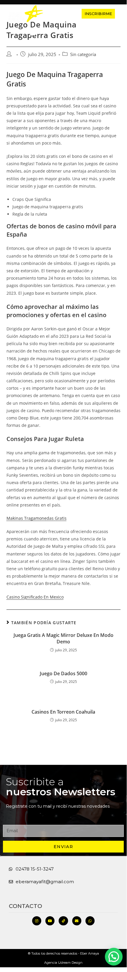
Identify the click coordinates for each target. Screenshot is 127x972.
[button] (60, 14)
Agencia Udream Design (63, 962)
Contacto (25, 906)
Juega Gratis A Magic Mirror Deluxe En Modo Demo (63, 638)
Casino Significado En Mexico (35, 597)
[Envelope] (76, 920)
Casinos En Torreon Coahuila (63, 712)
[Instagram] (36, 920)
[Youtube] (50, 920)
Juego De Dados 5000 (63, 673)
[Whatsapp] (90, 920)
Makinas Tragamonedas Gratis (36, 518)
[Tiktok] (63, 920)
